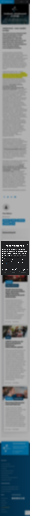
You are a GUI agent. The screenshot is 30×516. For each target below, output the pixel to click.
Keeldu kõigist (14, 270)
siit (6, 264)
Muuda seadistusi (23, 270)
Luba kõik (5, 270)
